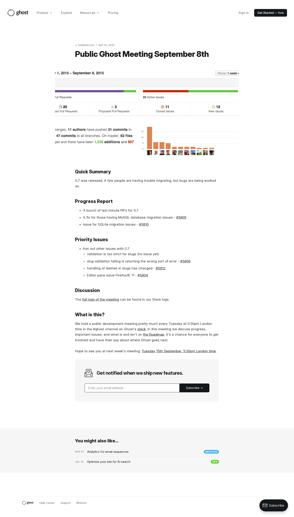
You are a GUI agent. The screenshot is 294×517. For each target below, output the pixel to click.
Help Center (47, 502)
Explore (66, 13)
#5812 (160, 268)
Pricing (113, 13)
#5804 (143, 275)
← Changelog (84, 45)
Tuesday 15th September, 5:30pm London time (179, 351)
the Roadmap (153, 334)
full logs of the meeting (100, 299)
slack (141, 329)
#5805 (181, 217)
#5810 (144, 224)
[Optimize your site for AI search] (147, 462)
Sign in (244, 13)
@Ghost (81, 502)
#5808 (185, 261)
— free (270, 12)
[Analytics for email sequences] (147, 452)
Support (65, 502)
